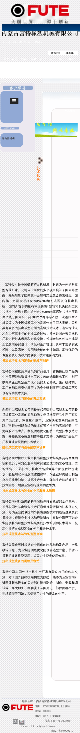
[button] (14, 101)
